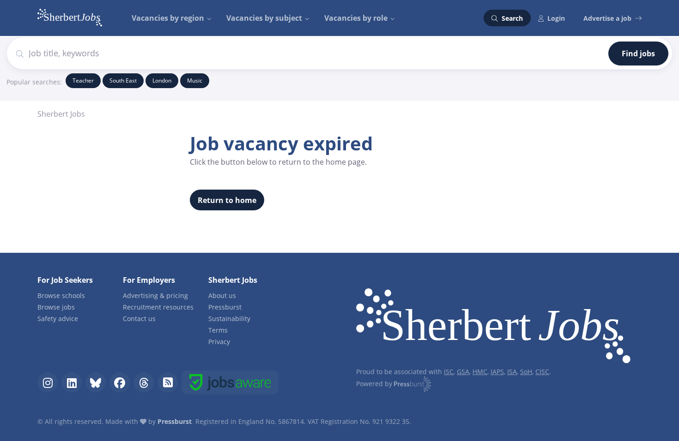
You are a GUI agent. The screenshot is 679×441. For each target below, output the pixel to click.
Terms (218, 330)
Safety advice (57, 318)
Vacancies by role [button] (356, 18)
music (194, 80)
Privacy (219, 341)
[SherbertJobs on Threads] (143, 382)
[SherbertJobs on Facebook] (119, 382)
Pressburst (225, 307)
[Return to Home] (493, 327)
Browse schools (61, 295)
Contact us (139, 318)
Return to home (227, 200)
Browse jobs (56, 307)
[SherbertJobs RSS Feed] (168, 382)
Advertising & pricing (155, 295)
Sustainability (229, 318)
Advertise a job (607, 18)
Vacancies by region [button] (168, 18)
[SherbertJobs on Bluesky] (95, 382)
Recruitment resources (158, 307)
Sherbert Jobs (61, 114)
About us (222, 295)
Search (511, 18)
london (161, 80)
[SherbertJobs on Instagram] (47, 382)
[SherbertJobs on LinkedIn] (71, 382)
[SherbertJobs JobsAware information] (230, 382)
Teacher (83, 80)
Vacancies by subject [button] (264, 18)
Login (556, 18)
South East (123, 80)
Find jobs (638, 53)
